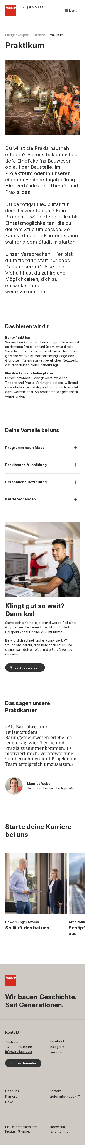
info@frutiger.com (18, 1051)
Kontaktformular (23, 1063)
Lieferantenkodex (63, 1096)
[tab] (42, 591)
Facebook (57, 1041)
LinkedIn (56, 1052)
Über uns (12, 1091)
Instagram (57, 1047)
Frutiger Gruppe (17, 35)
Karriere (39, 35)
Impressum (58, 1127)
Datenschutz (59, 1132)
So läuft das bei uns (27, 927)
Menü (71, 11)
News (9, 1102)
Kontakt (55, 1091)
